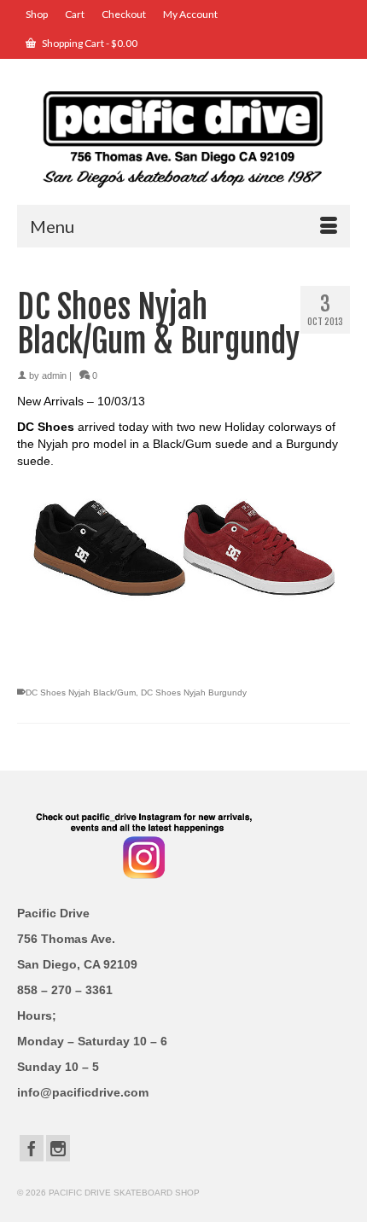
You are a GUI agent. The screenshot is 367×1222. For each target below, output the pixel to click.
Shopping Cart (88, 43)
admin (54, 375)
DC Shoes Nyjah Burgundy (194, 692)
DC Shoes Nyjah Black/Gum (81, 692)
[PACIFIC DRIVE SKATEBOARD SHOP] (183, 137)
